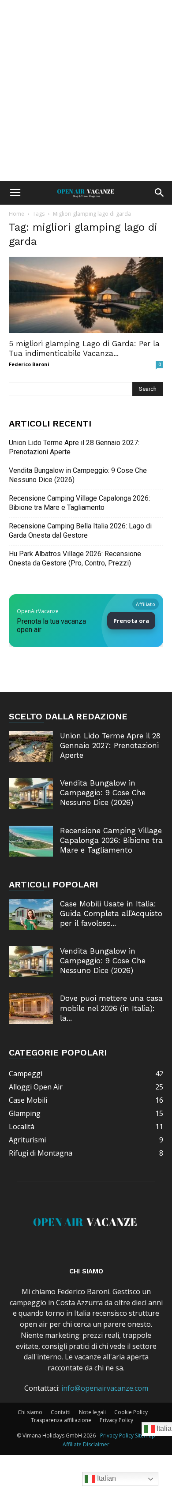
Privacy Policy (116, 1420)
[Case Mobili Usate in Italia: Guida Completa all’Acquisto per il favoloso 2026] (31, 914)
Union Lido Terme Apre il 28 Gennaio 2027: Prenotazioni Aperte (74, 447)
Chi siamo (30, 1412)
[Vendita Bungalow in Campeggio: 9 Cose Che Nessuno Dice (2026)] (31, 793)
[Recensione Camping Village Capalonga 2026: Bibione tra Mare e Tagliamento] (31, 841)
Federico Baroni (29, 364)
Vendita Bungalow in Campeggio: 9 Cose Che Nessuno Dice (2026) (78, 475)
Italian (105, 1478)
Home (16, 213)
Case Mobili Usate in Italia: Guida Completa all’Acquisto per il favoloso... (111, 913)
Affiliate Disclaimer (86, 1444)
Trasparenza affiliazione (61, 1420)
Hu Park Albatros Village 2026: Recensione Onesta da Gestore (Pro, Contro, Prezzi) (75, 558)
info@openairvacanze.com (104, 1388)
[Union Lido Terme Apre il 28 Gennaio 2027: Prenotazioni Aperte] (31, 746)
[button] (15, 193)
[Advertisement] (86, 90)
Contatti (61, 1412)
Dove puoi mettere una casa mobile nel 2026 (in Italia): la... (111, 1008)
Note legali (92, 1412)
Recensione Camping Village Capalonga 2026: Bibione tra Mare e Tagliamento (79, 503)
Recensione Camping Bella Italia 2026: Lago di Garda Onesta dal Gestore (80, 530)
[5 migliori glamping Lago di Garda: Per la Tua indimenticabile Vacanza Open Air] (86, 295)
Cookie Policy (131, 1412)
